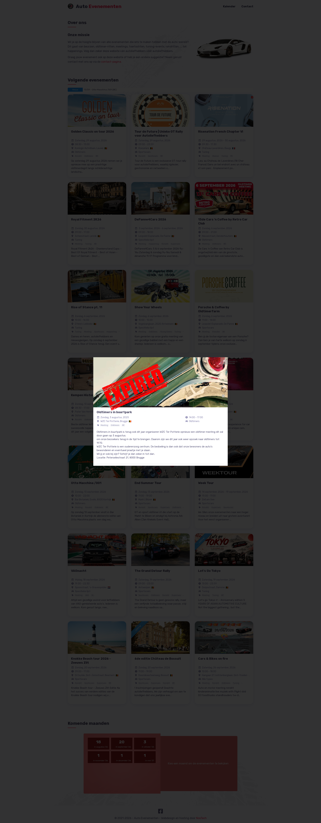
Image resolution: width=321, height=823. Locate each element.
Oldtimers (194, 421)
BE (123, 425)
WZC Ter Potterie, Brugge (114, 421)
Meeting (104, 425)
